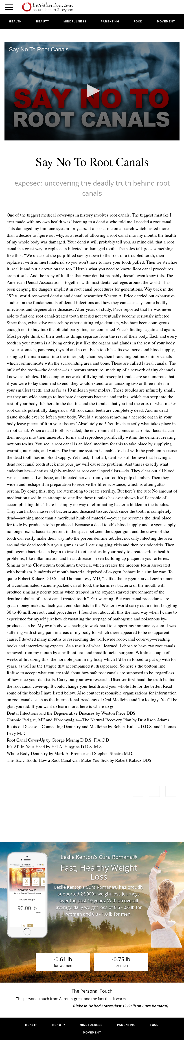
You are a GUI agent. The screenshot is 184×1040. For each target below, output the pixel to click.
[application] (92, 91)
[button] (92, 91)
